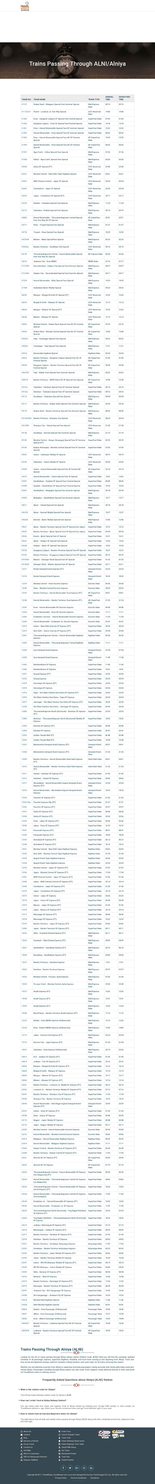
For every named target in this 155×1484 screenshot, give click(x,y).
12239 (24, 583)
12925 (24, 798)
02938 (24, 167)
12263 (24, 607)
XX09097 (25, 1323)
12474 (24, 688)
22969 (24, 1272)
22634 (24, 1179)
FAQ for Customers (30, 1454)
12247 (24, 593)
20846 (24, 1080)
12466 (24, 669)
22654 (24, 1194)
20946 (24, 1104)
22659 (24, 1211)
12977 (24, 914)
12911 (24, 774)
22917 (24, 1234)
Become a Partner (30, 1441)
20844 (24, 1071)
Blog (24, 1438)
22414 (24, 1143)
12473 (24, 683)
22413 (24, 1139)
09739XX (25, 560)
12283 (24, 617)
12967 (24, 877)
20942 (24, 1099)
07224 (24, 281)
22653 (24, 1187)
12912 (24, 778)
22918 (24, 1239)
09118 (24, 411)
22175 (24, 1120)
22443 (24, 1148)
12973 (24, 896)
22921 (24, 1244)
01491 (24, 128)
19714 (24, 1042)
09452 (24, 498)
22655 (24, 1201)
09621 (24, 527)
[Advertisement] (72, 17)
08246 (24, 317)
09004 (24, 331)
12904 (24, 740)
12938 (24, 816)
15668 (24, 955)
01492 (24, 133)
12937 (24, 812)
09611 (24, 505)
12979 (24, 924)
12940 (24, 826)
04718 (24, 232)
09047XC (25, 372)
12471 (24, 674)
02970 (24, 196)
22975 (24, 1281)
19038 (24, 999)
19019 (24, 962)
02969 (24, 188)
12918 (24, 790)
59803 (24, 1309)
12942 (24, 835)
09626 (24, 536)
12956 (24, 872)
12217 (24, 569)
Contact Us (27, 1447)
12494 (24, 731)
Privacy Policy (60, 1478)
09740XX (25, 564)
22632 (24, 1165)
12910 (24, 766)
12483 (24, 711)
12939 (24, 821)
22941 (24, 1263)
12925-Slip (26, 802)
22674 (24, 1230)
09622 (24, 532)
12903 (24, 735)
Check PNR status (68, 1447)
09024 (24, 365)
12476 (24, 697)
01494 (24, 145)
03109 (24, 203)
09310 (24, 476)
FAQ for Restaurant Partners (34, 1457)
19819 (24, 1050)
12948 (24, 844)
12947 (24, 840)
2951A (24, 1300)
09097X (25, 380)
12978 (24, 919)
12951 (24, 849)
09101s (25, 387)
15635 (24, 933)
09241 (24, 455)
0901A (24, 353)
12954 (24, 863)
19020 (24, 969)
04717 (24, 225)
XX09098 (25, 1331)
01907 (24, 152)
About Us (26, 1431)
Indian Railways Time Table (72, 1444)
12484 (24, 718)
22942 (24, 1267)
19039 (24, 1006)
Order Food (65, 1431)
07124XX (25, 273)
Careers (26, 1435)
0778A (24, 288)
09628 (24, 546)
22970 (24, 1277)
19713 (24, 1035)
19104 (24, 1028)
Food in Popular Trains (70, 1435)
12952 (24, 854)
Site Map (26, 1450)
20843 (24, 1066)
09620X (25, 520)
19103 (24, 1020)
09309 (24, 469)
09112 (24, 396)
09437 (24, 481)
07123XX (25, 266)
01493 (24, 137)
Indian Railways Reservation (72, 1441)
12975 (24, 905)
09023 (24, 358)
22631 (24, 1158)
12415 (24, 626)
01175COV (26, 112)
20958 (24, 1115)
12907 (24, 745)
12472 (24, 679)
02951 (24, 174)
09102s (25, 392)
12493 (24, 726)
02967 (24, 181)
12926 (24, 807)
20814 (24, 1061)
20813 (24, 1057)
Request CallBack (30, 1460)
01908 (24, 159)
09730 (24, 555)
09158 (24, 433)
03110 (24, 210)
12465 (24, 664)
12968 (24, 882)
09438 (24, 486)
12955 (24, 868)
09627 (24, 541)
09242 (24, 462)
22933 (24, 1253)
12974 (24, 900)
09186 (24, 447)
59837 (24, 1314)
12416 (24, 631)
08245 (24, 310)
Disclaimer (95, 1478)
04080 (24, 218)
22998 (24, 1295)
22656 (24, 1206)
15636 (24, 940)
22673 (24, 1225)
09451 (24, 490)
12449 (24, 650)
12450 (24, 657)
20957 (24, 1111)
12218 (24, 576)
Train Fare (65, 1457)
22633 (24, 1172)
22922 (24, 1248)
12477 (24, 702)
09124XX (25, 425)
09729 (24, 550)
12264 (24, 612)
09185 (24, 440)
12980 (24, 928)
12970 (24, 891)
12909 (24, 759)
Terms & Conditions (79, 1478)
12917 (24, 783)
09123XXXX (26, 418)
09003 (24, 324)
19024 (24, 984)
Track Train (65, 1438)
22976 (24, 1286)
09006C (25, 346)
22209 (24, 1129)
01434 (24, 123)
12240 (24, 588)
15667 (24, 948)
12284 (24, 621)
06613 (24, 261)
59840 (24, 1319)
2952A (24, 1305)
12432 (24, 643)
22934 (24, 1258)
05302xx (25, 247)
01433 (24, 119)
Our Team (65, 1450)
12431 (24, 635)
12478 (24, 707)
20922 (24, 1089)
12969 (24, 886)
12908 (24, 752)
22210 (24, 1134)
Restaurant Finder (68, 1454)
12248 (24, 600)
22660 (24, 1218)
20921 (24, 1085)
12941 (24, 830)
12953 (24, 858)
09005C (25, 339)
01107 (24, 104)
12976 (24, 910)
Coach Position (67, 1460)
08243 (24, 295)
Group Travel (28, 1444)
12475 (24, 693)
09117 (24, 404)
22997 (24, 1291)
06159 (24, 254)
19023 (24, 977)
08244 (24, 302)
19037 (24, 991)
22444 (24, 1153)
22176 (24, 1125)
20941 (24, 1094)
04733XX (25, 239)
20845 (24, 1075)
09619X (25, 512)
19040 (24, 1013)
